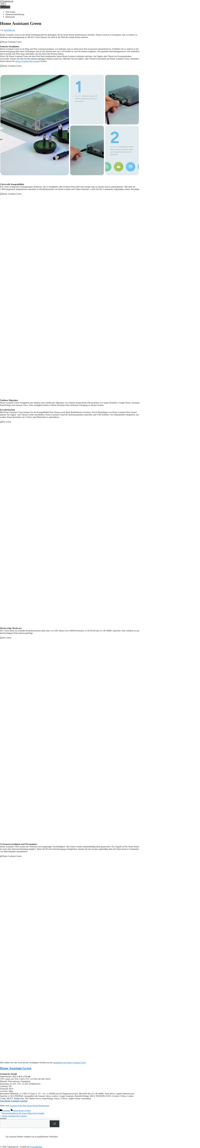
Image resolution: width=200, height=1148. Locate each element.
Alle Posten (10, 12)
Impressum (10, 17)
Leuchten (6, 1110)
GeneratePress (36, 1147)
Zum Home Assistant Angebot (13, 1101)
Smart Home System (22, 1110)
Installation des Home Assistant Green (69, 1062)
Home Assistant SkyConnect (28, 61)
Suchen (3, 1118)
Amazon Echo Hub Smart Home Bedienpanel (29, 1105)
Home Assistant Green (15, 1068)
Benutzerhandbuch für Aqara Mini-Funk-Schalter (23, 1113)
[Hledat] (54, 1123)
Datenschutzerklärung (14, 14)
